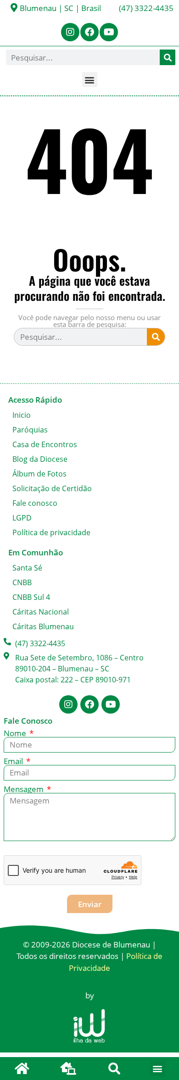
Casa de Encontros (44, 444)
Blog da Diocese (39, 459)
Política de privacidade (51, 532)
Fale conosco (34, 503)
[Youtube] (109, 32)
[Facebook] (89, 32)
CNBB (22, 582)
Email (14, 761)
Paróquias (30, 430)
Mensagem (24, 789)
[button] (89, 79)
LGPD (22, 518)
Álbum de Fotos (39, 474)
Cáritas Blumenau (43, 626)
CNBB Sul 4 (31, 597)
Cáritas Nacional (40, 612)
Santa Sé (27, 568)
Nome (16, 733)
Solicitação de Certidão (52, 488)
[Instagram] (70, 32)
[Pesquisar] (167, 57)
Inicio (21, 415)
